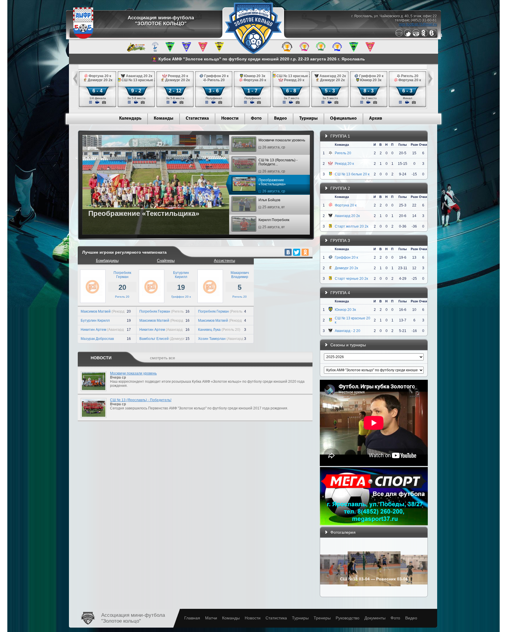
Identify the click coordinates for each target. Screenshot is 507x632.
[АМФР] (83, 37)
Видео (280, 118)
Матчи (211, 618)
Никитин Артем (93, 330)
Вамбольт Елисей (154, 339)
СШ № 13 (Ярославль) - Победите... (278, 165)
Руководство (347, 618)
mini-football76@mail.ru (418, 24)
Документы (375, 618)
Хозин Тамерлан (212, 339)
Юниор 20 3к (345, 310)
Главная (192, 618)
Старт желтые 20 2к (351, 226)
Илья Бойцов (271, 203)
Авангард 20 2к (347, 216)
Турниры (308, 118)
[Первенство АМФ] (155, 50)
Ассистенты (224, 260)
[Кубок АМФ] (287, 50)
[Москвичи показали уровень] (92, 393)
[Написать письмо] (399, 35)
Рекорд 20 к (344, 164)
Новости (230, 118)
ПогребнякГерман (122, 275)
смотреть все (162, 357)
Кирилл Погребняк (273, 223)
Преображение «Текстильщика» (272, 185)
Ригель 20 (122, 296)
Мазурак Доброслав (97, 339)
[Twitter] (407, 35)
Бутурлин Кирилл (95, 320)
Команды (163, 118)
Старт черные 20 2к (351, 279)
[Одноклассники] (424, 35)
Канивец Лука (209, 330)
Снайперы (166, 260)
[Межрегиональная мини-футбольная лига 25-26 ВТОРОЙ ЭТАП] (136, 50)
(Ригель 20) (231, 330)
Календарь (130, 118)
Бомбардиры (107, 260)
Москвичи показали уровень (281, 143)
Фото (256, 118)
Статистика (197, 118)
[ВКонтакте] (288, 252)
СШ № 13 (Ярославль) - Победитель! (140, 400)
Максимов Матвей (96, 311)
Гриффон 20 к (181, 296)
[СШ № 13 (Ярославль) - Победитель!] (92, 420)
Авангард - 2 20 (347, 331)
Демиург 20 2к (346, 268)
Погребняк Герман (154, 311)
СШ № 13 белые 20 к (352, 174)
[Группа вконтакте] (433, 35)
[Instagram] (416, 35)
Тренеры (322, 618)
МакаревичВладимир (240, 275)
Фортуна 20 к (345, 205)
